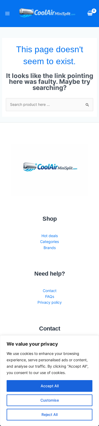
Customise (49, 400)
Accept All (50, 386)
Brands (50, 247)
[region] (49, 380)
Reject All (49, 414)
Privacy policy (49, 302)
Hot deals (49, 235)
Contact (49, 290)
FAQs (49, 296)
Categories (49, 241)
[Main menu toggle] (7, 13)
